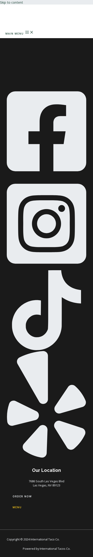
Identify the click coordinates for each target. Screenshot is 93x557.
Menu (17, 507)
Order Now (22, 496)
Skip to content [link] (11, 2)
